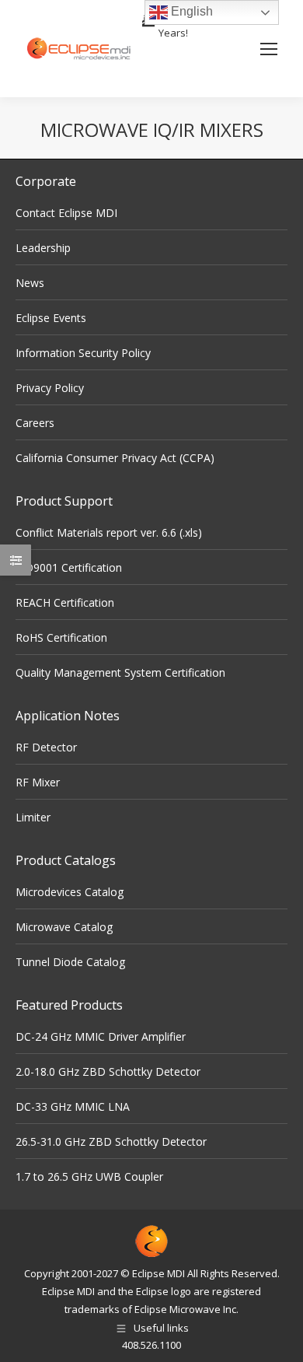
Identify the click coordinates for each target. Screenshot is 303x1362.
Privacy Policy (50, 387)
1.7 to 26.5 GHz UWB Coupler (89, 1176)
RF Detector (46, 747)
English (190, 11)
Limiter (33, 817)
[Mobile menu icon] (269, 49)
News (30, 282)
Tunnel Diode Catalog (70, 961)
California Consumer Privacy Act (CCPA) (115, 457)
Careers (35, 422)
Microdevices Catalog (70, 891)
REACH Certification (65, 602)
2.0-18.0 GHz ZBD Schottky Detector (108, 1071)
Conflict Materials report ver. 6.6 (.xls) (109, 532)
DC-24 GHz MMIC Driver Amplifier (101, 1036)
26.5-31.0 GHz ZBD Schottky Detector (111, 1141)
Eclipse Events (51, 317)
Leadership (43, 247)
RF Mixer (38, 782)
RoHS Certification (61, 637)
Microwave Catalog (64, 926)
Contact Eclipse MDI (66, 212)
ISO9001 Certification (69, 567)
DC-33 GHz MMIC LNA (73, 1106)
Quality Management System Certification (120, 672)
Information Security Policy (83, 352)
